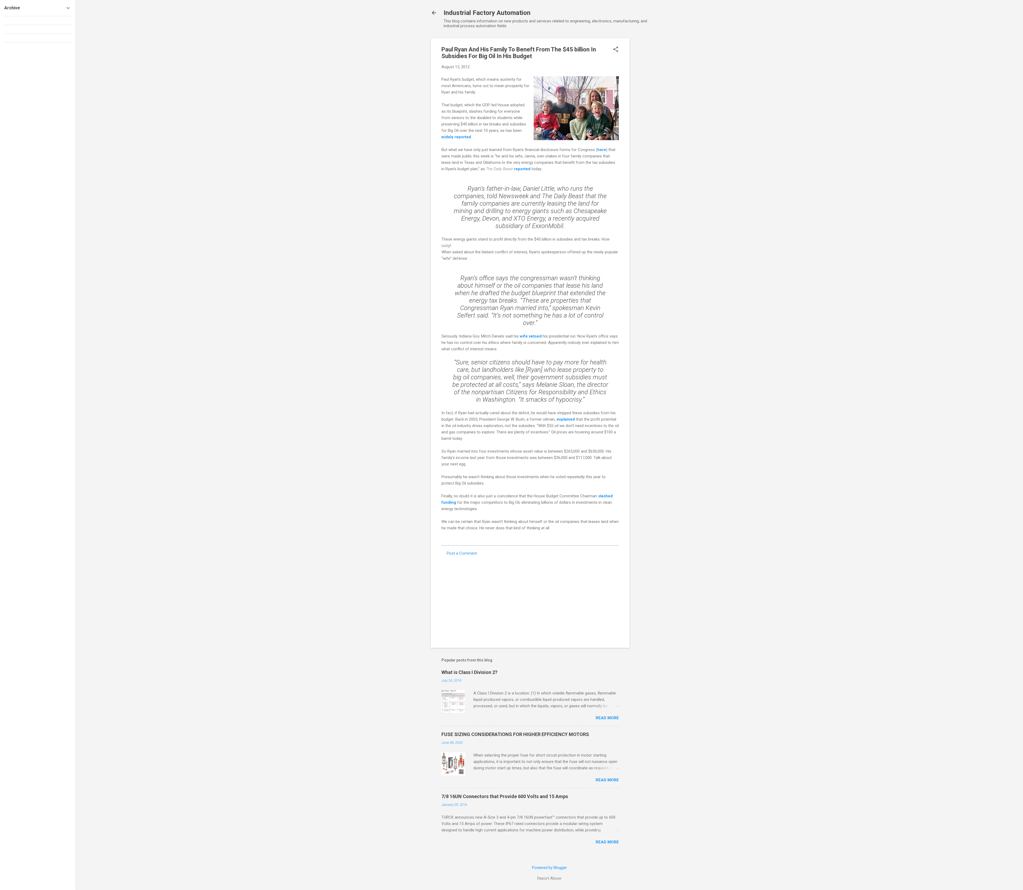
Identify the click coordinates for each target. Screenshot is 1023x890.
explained (566, 419)
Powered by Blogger (549, 867)
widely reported (456, 137)
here (601, 149)
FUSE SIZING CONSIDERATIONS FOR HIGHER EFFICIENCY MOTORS (515, 734)
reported (522, 168)
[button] (615, 50)
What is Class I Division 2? (469, 672)
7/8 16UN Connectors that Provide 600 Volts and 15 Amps (504, 796)
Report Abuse (549, 878)
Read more (607, 718)
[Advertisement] (651, 118)
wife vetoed (531, 336)
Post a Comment (462, 553)
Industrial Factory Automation (487, 13)
